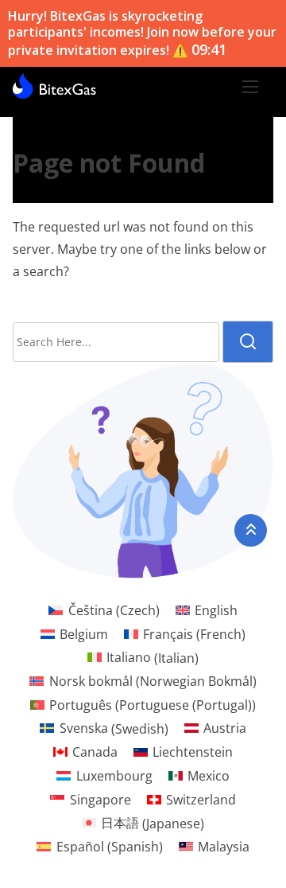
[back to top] (250, 530)
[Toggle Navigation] (250, 86)
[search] (247, 342)
